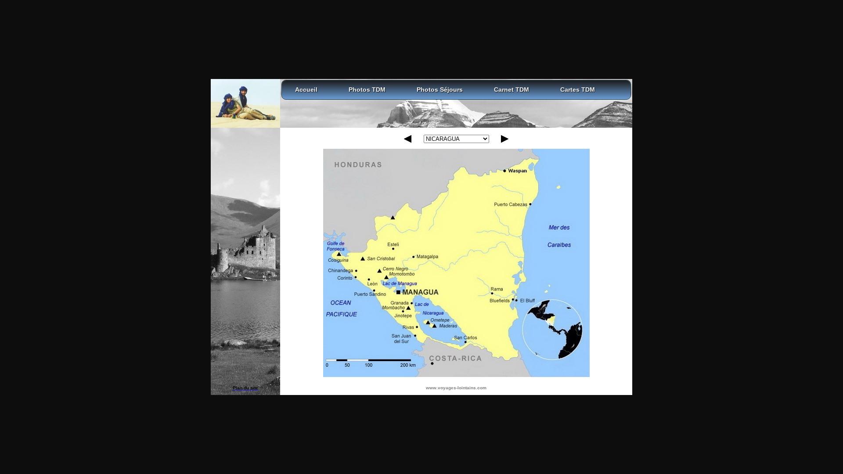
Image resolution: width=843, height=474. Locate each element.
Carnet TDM (511, 89)
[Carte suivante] (504, 141)
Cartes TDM (577, 89)
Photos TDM (367, 89)
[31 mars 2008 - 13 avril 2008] (456, 260)
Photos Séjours (440, 89)
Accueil (306, 89)
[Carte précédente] (407, 141)
